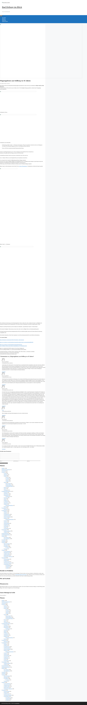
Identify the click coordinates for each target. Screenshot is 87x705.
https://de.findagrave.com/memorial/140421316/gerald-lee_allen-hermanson (12, 339)
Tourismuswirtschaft (7, 562)
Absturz (13, 351)
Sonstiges (3, 541)
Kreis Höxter (6, 537)
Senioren (5, 548)
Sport (5, 488)
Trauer (5, 527)
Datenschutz (4, 20)
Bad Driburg (6, 493)
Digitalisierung (6, 552)
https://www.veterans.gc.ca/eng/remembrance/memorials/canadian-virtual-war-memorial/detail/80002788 (16, 342)
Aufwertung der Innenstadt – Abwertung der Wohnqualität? (9, 352)
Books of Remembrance (23, 166)
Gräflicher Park (7, 686)
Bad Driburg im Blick (12, 7)
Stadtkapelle (6, 525)
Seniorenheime (6, 523)
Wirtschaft (4, 557)
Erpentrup (6, 497)
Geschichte (9, 351)
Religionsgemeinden (9, 519)
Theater (7, 481)
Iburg (19, 351)
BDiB (3, 468)
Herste (5, 631)
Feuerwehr (4, 470)
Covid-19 (7, 547)
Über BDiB (4, 17)
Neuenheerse (6, 502)
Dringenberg (6, 495)
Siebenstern (8, 496)
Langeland (6, 501)
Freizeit (3, 472)
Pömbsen (5, 504)
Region (3, 536)
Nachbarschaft (6, 515)
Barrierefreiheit (7, 543)
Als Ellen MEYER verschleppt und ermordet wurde (8, 353)
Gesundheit (6, 546)
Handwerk (8, 566)
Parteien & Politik (7, 516)
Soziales (3, 542)
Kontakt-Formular (5, 21)
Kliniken (5, 560)
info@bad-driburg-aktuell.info (20, 574)
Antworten (3, 371)
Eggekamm (16, 351)
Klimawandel (6, 555)
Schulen (5, 520)
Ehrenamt (5, 545)
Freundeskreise (6, 514)
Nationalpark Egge (9, 486)
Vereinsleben (6, 528)
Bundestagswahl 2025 (6, 469)
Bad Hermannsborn (9, 505)
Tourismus (6, 490)
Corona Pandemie (7, 551)
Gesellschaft (4, 510)
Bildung (5, 511)
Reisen (5, 487)
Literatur (7, 478)
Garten (5, 473)
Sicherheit (6, 524)
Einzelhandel (8, 565)
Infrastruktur (4, 529)
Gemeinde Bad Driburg (4, 351)
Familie (5, 513)
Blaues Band (8, 483)
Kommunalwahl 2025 (6, 534)
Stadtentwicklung (7, 663)
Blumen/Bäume (9, 617)
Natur (5, 482)
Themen (3, 550)
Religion (5, 518)
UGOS (7, 568)
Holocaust (6, 509)
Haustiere (5, 474)
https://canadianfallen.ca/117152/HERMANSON (19, 345)
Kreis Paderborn (7, 538)
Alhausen (5, 492)
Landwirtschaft (6, 561)
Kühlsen (5, 500)
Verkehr (5, 532)
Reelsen (5, 506)
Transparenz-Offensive (8, 556)
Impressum (3, 18)
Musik (7, 479)
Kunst (7, 477)
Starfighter (32, 351)
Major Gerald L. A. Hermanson (26, 351)
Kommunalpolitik (5, 533)
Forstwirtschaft (6, 559)
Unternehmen (6, 564)
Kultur (5, 608)
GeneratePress (17, 703)
